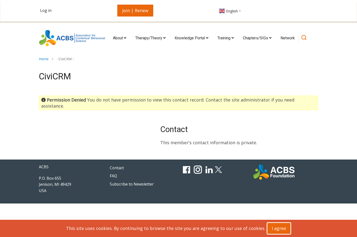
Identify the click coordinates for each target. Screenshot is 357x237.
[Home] (72, 38)
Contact (117, 167)
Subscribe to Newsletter (132, 184)
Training (224, 38)
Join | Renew (135, 10)
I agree (279, 228)
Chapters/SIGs (256, 38)
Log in (45, 10)
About (118, 38)
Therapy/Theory (149, 38)
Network (287, 38)
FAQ (113, 175)
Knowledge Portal (190, 38)
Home (44, 59)
